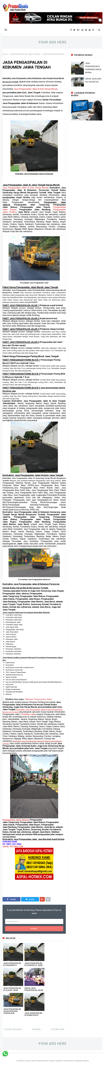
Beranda (36, 1029)
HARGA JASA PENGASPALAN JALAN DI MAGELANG (33, 990)
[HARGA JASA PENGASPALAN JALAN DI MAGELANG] (34, 977)
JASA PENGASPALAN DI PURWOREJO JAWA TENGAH (33, 965)
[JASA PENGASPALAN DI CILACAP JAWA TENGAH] (13, 977)
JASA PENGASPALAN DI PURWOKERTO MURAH (12, 965)
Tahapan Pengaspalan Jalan (38, 699)
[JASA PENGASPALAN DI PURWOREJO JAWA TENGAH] (34, 952)
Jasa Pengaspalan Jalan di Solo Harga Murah (35, 89)
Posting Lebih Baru (13, 1029)
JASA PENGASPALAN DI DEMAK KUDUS (33, 1014)
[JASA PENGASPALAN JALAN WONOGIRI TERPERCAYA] (13, 1000)
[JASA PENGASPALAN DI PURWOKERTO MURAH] (13, 952)
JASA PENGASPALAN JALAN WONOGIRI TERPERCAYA (12, 1011)
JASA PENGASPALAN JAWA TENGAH (25, 54)
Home (5, 54)
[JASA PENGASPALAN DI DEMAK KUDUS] (34, 1002)
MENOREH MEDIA (82, 1061)
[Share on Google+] (42, 899)
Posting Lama (57, 1029)
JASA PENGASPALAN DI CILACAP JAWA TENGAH (12, 990)
